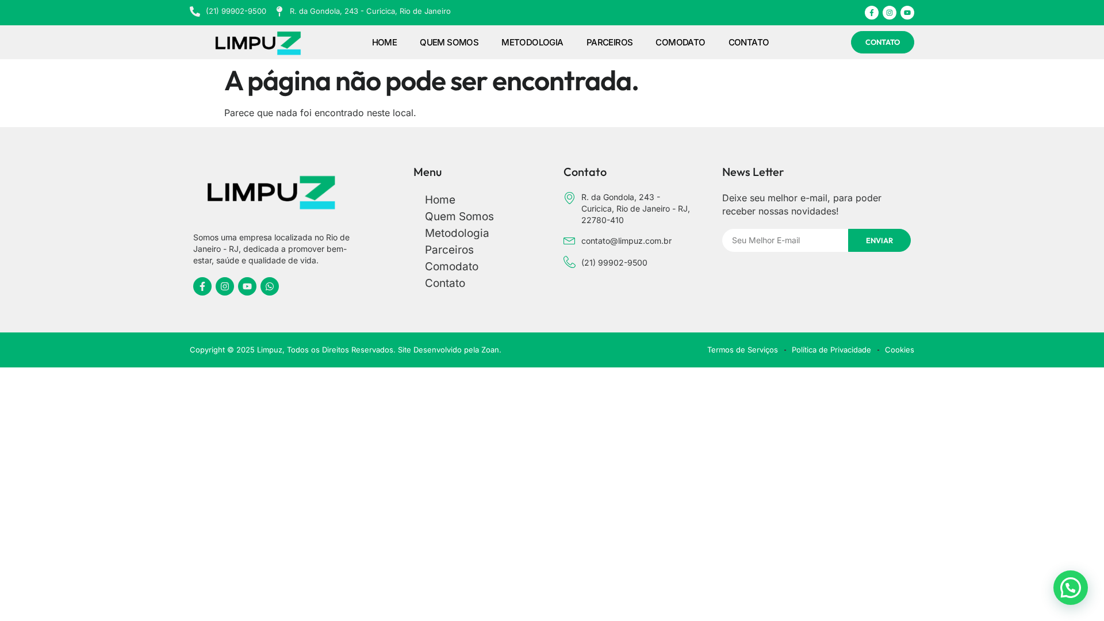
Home (384, 42)
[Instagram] (889, 13)
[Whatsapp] (269, 286)
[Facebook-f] (872, 13)
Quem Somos (449, 42)
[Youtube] (907, 13)
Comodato (680, 42)
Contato (749, 42)
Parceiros (609, 42)
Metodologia (532, 42)
